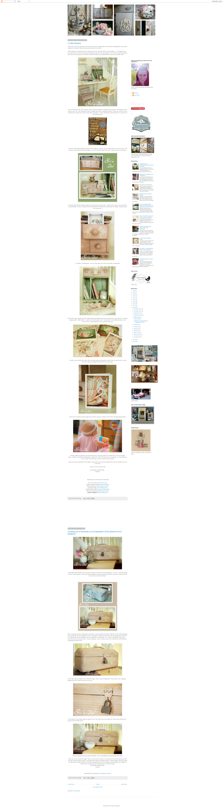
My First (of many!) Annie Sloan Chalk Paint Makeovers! (145, 228)
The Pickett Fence (102, 487)
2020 (134, 291)
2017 (134, 297)
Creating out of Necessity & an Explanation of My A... (141, 321)
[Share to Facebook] (92, 498)
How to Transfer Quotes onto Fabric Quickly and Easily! (146, 216)
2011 (134, 339)
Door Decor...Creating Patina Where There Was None (146, 249)
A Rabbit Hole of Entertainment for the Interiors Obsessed (146, 165)
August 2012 (137, 317)
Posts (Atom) (77, 790)
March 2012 (137, 332)
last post (88, 46)
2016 (134, 299)
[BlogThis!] (89, 498)
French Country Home (104, 489)
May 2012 (136, 328)
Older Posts (124, 784)
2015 (134, 301)
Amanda (136, 93)
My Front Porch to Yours (101, 482)
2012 (134, 307)
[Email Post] (84, 498)
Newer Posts (71, 784)
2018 (134, 295)
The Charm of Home (103, 486)
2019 (134, 293)
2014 (134, 303)
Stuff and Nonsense (103, 492)
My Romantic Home (104, 491)
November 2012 (138, 311)
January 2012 (137, 337)
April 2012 (136, 330)
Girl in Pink (136, 95)
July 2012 (136, 324)
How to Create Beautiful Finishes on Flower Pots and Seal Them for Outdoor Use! (146, 205)
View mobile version (97, 787)
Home (97, 784)
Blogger (118, 805)
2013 (134, 305)
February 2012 (137, 334)
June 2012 (136, 326)
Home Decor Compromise (146, 184)
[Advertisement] (97, 515)
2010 (134, 341)
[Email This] (87, 498)
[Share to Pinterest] (94, 498)
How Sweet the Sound (105, 773)
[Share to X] (90, 498)
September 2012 (138, 315)
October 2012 (137, 313)
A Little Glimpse (74, 43)
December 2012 (138, 309)
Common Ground (105, 484)
